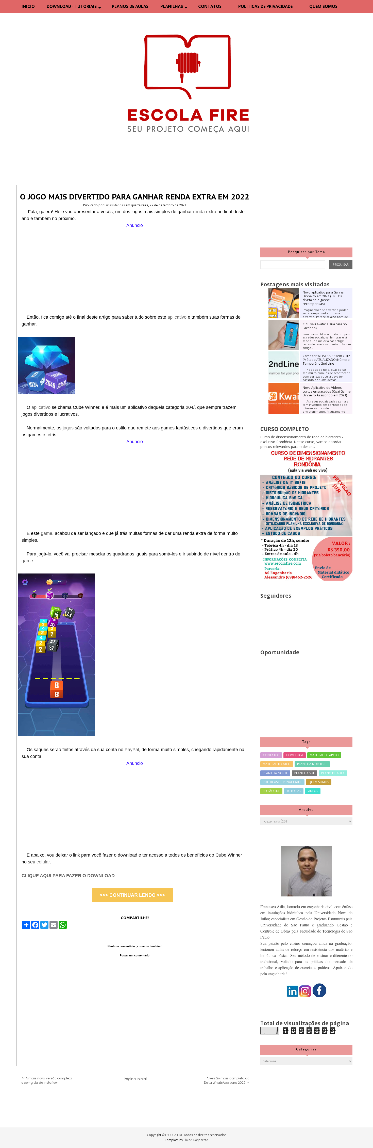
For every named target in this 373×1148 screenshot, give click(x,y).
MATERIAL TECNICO (277, 764)
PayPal (132, 749)
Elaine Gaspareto (196, 1140)
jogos (69, 427)
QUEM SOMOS (323, 6)
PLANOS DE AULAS (130, 6)
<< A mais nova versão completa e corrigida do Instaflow (46, 1080)
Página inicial (135, 1078)
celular (43, 861)
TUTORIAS (293, 791)
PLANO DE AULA (333, 773)
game (46, 533)
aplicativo (177, 317)
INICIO (28, 6)
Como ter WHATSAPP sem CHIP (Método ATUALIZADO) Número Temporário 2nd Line (326, 360)
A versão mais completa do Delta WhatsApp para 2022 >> (226, 1080)
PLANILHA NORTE (275, 773)
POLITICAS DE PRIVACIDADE (265, 6)
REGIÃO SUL (271, 791)
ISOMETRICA (294, 755)
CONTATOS (210, 6)
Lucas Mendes (115, 205)
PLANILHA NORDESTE (312, 764)
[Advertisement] (135, 264)
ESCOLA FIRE (174, 1135)
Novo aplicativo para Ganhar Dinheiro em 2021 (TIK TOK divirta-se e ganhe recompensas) (324, 298)
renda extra (204, 211)
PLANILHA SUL (304, 773)
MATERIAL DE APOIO (324, 755)
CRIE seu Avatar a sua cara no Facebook (325, 326)
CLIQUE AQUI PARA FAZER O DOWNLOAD (68, 875)
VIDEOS (313, 791)
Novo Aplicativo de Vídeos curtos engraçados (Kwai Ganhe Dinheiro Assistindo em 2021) (327, 391)
